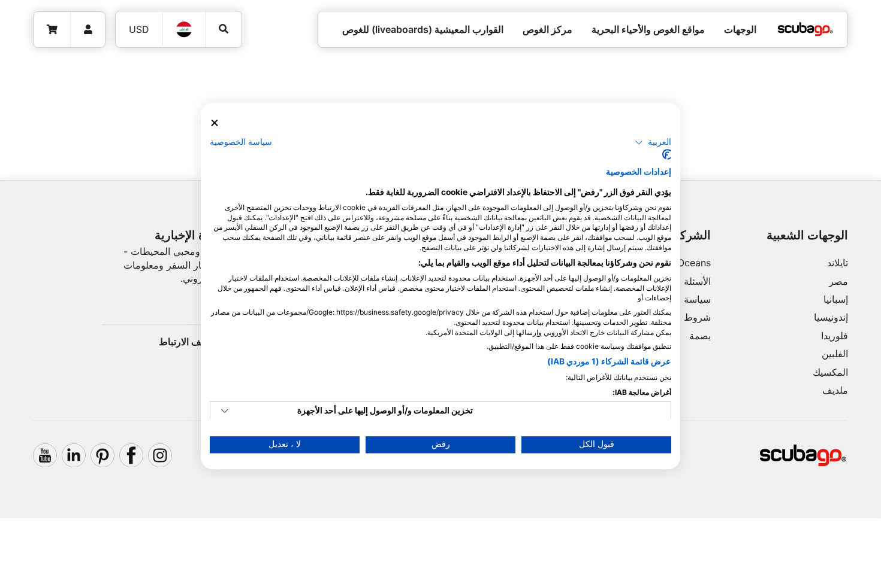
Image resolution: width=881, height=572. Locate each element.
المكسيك (830, 372)
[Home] (805, 29)
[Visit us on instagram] (160, 455)
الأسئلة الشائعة (681, 281)
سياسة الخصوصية (241, 142)
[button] (653, 142)
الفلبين (835, 354)
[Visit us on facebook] (131, 455)
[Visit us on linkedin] (74, 455)
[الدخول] (88, 29)
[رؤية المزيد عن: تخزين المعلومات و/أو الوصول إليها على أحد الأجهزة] (225, 412)
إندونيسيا (831, 317)
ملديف (835, 390)
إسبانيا (835, 299)
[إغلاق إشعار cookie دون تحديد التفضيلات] (214, 123)
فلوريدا (834, 336)
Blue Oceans (683, 263)
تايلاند (837, 263)
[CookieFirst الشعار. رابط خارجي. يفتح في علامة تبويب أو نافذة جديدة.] (666, 155)
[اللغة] (184, 29)
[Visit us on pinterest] (102, 455)
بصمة (700, 336)
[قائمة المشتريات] (52, 29)
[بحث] (224, 29)
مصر (838, 281)
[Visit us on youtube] (45, 455)
